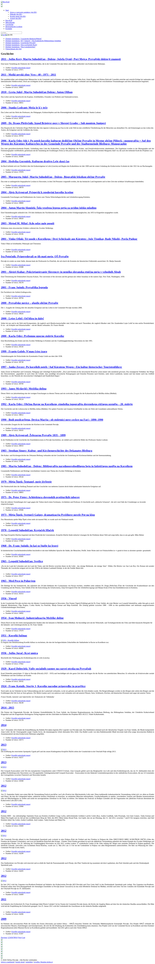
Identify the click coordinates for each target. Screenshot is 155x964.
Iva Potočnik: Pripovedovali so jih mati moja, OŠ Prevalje (35, 256)
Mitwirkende (10, 22)
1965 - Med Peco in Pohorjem (18, 580)
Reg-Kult (8, 20)
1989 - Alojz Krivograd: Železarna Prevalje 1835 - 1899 (33, 435)
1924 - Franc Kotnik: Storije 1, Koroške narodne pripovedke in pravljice (43, 686)
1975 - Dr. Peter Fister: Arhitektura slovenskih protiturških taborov (40, 497)
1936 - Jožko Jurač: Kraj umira (19, 653)
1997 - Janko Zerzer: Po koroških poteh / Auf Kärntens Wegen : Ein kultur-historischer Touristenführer (61, 366)
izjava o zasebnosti (7, 962)
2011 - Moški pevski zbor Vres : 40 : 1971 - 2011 (28, 74)
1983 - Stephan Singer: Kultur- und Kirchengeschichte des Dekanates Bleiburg (46, 450)
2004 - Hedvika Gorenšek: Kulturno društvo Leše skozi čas (35, 161)
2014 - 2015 (7, 707)
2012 (3, 785)
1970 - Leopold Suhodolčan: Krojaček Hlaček (27, 530)
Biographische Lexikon (13, 27)
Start (7, 10)
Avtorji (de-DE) (15, 18)
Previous (4, 937)
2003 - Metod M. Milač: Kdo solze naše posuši (27, 223)
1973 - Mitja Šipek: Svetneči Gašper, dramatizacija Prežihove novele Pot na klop (48, 514)
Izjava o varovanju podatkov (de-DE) (23, 12)
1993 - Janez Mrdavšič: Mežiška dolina (23, 388)
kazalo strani (20, 962)
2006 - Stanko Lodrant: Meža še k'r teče (24, 107)
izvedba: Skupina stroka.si (43, 962)
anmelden (29, 962)
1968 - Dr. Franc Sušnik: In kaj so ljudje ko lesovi (29, 545)
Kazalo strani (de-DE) (18, 16)
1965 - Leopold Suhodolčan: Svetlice (22, 561)
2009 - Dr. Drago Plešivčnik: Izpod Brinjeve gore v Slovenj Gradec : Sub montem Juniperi (53, 123)
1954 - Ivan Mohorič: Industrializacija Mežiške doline (32, 617)
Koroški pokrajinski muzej (20, 68)
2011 (3, 899)
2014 (3, 725)
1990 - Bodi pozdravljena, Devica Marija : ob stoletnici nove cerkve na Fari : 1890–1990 (52, 419)
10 (17, 937)
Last (23, 937)
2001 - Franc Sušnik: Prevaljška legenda (24, 287)
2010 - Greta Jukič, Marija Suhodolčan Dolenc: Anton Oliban (37, 92)
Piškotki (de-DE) (16, 14)
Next (20, 937)
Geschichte (9, 25)
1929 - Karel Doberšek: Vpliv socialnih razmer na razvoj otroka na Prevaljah (46, 668)
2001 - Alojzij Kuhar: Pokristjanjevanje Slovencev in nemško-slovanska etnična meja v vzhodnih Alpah (61, 271)
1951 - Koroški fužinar (14, 635)
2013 (3, 744)
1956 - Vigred (9, 598)
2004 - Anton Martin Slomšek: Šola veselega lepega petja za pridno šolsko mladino (48, 207)
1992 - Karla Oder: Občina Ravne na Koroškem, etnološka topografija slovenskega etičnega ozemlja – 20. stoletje (67, 404)
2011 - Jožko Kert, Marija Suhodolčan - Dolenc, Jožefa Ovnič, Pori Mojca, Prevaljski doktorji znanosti (61, 59)
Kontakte (8, 29)
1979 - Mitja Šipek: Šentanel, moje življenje (26, 481)
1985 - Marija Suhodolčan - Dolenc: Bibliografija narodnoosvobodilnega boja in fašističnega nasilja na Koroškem (67, 466)
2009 (3, 918)
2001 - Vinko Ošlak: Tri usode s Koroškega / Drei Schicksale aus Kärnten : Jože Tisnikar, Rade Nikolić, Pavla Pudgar (69, 238)
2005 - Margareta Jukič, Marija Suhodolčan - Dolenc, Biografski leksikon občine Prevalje (53, 176)
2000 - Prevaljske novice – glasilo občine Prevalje (29, 302)
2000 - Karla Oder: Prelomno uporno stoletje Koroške (32, 336)
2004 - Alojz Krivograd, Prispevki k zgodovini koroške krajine (37, 192)
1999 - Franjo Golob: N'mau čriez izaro (24, 351)
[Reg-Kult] (5, 2)
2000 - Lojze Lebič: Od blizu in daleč (22, 318)
